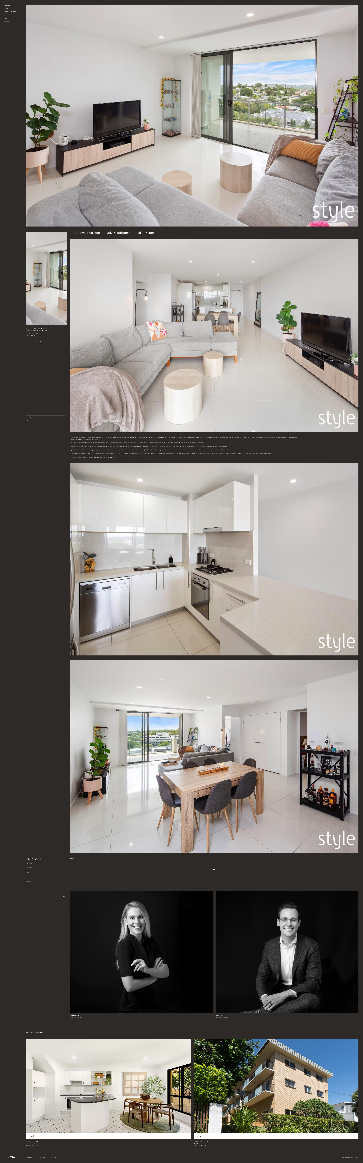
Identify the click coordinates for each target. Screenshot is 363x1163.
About (6, 18)
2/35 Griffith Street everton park (33, 1142)
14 (45, 224)
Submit (65, 896)
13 (44, 224)
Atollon (357, 1157)
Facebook (42, 1157)
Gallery (28, 420)
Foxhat (347, 1157)
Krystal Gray (39, 342)
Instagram (54, 1157)
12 (42, 224)
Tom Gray (219, 1015)
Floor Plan (28, 417)
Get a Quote (8, 15)
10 (40, 224)
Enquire (28, 413)
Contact (7, 21)
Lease (6, 8)
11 (41, 224)
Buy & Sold (8, 5)
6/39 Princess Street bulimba (201, 1142)
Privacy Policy (29, 1157)
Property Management (11, 11)
